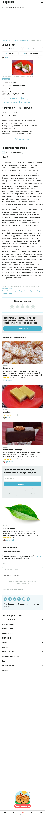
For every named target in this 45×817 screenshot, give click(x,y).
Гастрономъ (5, 814)
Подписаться (22, 484)
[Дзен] (28, 599)
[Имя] (22, 563)
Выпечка (22, 814)
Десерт (24, 98)
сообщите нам (7, 288)
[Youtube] (23, 599)
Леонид (7, 57)
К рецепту (5, 79)
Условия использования (22, 496)
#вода (38, 291)
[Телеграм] (5, 599)
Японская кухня (14, 98)
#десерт (26, 291)
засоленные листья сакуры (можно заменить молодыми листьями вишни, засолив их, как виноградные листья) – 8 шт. (19, 120)
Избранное (32, 814)
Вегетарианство (25, 102)
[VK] (10, 599)
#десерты (32, 291)
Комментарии (38, 13)
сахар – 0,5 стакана (9, 112)
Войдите (38, 556)
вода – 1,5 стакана (9, 115)
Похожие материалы (25, 13)
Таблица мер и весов (22, 139)
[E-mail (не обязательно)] (22, 569)
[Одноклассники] (14, 599)
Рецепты (14, 814)
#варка (21, 291)
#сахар (4, 291)
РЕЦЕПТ (5, 409)
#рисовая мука (7, 293)
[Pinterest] (19, 599)
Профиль (40, 814)
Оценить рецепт (10, 13)
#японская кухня (12, 291)
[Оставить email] (22, 478)
